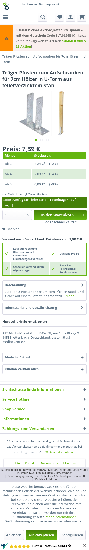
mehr (69, 296)
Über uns (69, 463)
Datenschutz (49, 463)
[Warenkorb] (81, 17)
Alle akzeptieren (41, 535)
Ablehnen (13, 535)
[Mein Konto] (70, 17)
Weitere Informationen (60, 452)
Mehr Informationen (61, 517)
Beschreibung (15, 285)
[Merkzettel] (59, 17)
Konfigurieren (72, 535)
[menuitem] (6, 17)
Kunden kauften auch (22, 369)
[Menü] (6, 17)
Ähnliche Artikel (17, 357)
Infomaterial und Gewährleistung (31, 307)
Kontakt (30, 463)
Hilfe (16, 463)
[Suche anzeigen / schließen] (42, 17)
